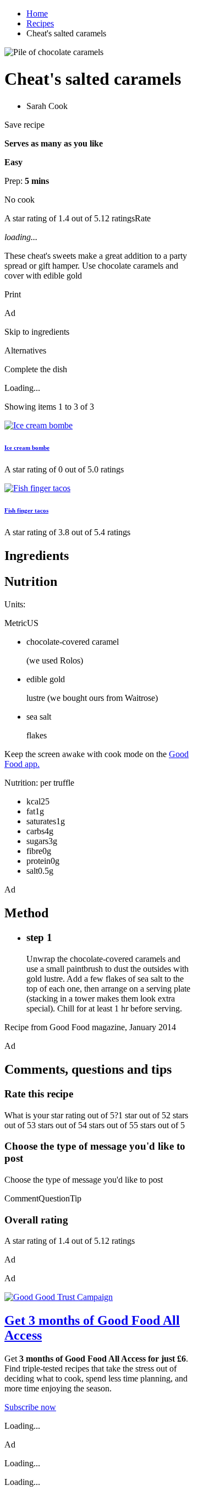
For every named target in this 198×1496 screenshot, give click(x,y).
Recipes (40, 23)
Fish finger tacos (26, 510)
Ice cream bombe (27, 447)
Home (37, 13)
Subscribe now (30, 1407)
